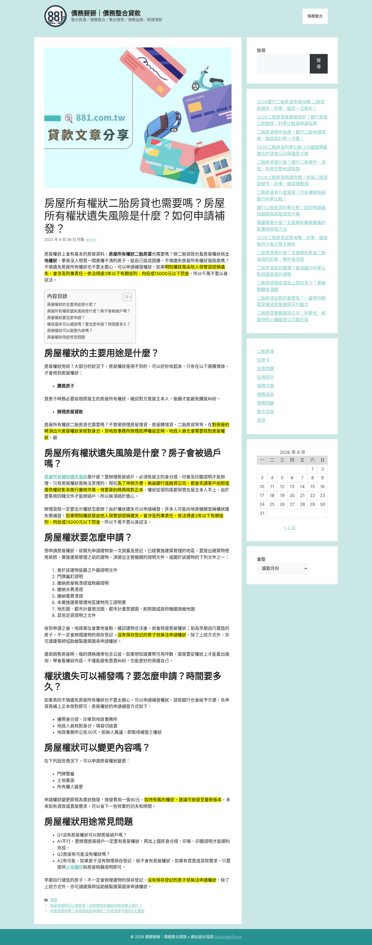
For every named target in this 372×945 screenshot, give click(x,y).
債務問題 (265, 403)
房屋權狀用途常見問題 (66, 337)
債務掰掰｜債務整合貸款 (106, 13)
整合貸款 (265, 411)
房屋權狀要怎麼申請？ (66, 317)
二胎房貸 (265, 351)
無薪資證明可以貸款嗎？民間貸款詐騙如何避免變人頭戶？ (96, 905)
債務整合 (315, 16)
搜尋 (261, 50)
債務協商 (265, 394)
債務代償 (265, 385)
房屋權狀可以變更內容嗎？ (70, 330)
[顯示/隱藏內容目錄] (125, 297)
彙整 (261, 559)
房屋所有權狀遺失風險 (65, 476)
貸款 (53, 900)
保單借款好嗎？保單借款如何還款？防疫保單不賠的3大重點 (97, 911)
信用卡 (263, 360)
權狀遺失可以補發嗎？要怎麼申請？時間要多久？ (89, 324)
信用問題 (265, 368)
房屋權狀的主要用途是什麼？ (71, 304)
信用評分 (265, 377)
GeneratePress (228, 936)
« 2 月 (290, 527)
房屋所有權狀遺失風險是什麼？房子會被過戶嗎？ (89, 311)
